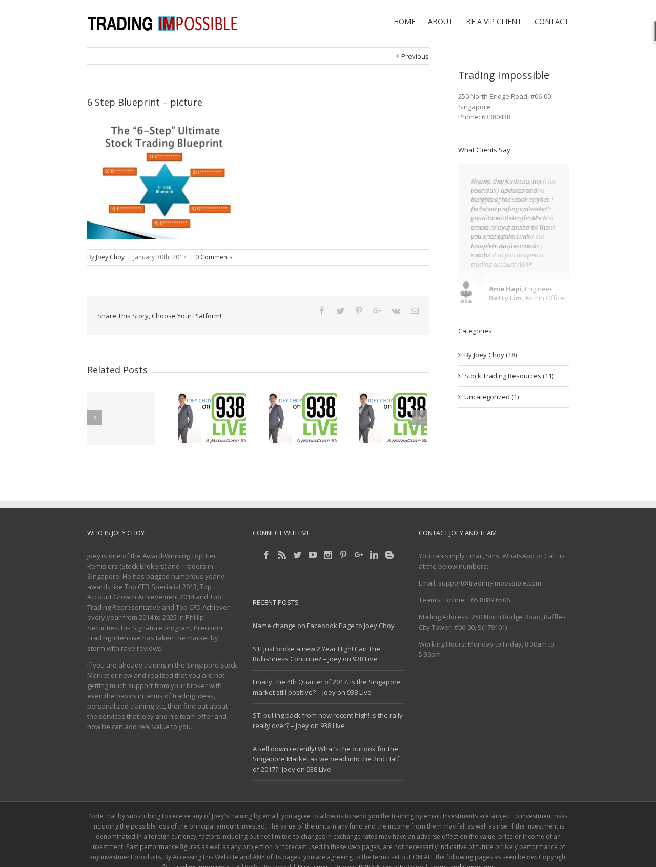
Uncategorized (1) (491, 402)
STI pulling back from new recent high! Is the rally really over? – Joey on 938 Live (328, 720)
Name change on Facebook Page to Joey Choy (324, 625)
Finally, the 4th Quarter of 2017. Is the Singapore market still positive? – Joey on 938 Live (327, 687)
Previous (415, 56)
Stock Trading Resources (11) (509, 381)
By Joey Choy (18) (490, 360)
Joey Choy (110, 257)
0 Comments (213, 257)
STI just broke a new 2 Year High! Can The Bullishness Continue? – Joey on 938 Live (316, 653)
